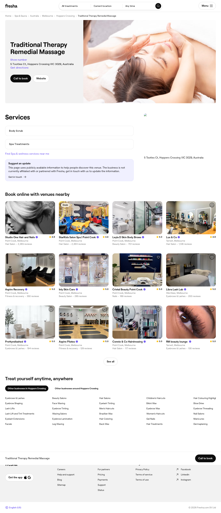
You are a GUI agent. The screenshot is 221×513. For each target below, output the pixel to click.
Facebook (186, 469)
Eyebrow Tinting (60, 408)
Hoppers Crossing (65, 16)
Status (101, 490)
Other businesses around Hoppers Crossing (76, 388)
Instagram (186, 479)
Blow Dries (198, 403)
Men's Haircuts (106, 408)
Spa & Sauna (21, 16)
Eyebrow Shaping (13, 403)
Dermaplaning (200, 424)
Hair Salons (104, 398)
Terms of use (142, 479)
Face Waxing (58, 403)
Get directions (19, 67)
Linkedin (185, 474)
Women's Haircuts (155, 413)
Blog (59, 479)
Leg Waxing (58, 424)
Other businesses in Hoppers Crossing (27, 388)
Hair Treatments (154, 424)
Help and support (65, 474)
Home (8, 16)
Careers (61, 469)
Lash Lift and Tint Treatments (19, 413)
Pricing (101, 474)
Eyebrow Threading (203, 408)
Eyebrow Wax (153, 408)
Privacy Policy (142, 469)
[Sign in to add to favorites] (51, 205)
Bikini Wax (151, 403)
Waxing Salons (59, 413)
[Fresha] (11, 6)
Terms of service (144, 474)
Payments (103, 479)
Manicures (198, 419)
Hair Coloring (105, 419)
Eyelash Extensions (15, 419)
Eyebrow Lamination (62, 419)
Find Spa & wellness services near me (27, 153)
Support (102, 485)
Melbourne (47, 16)
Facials (8, 424)
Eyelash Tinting (107, 403)
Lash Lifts (10, 408)
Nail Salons (198, 413)
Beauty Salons (59, 398)
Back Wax (104, 424)
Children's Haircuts (155, 398)
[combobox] (74, 6)
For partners (104, 469)
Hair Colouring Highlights (206, 398)
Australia (34, 16)
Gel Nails (150, 419)
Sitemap (61, 485)
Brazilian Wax (106, 413)
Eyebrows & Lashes (15, 398)
